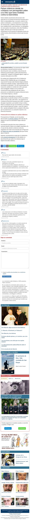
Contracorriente (20, 496)
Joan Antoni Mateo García (21, 492)
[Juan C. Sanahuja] (8, 501)
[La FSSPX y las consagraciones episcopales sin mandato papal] (15, 406)
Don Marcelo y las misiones (9, 333)
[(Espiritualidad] (8, 459)
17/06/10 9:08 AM (4, 37)
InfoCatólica (9, 2)
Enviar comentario (7, 276)
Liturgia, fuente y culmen (8, 482)
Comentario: (4, 251)
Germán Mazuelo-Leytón (21, 506)
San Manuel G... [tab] (4, 378)
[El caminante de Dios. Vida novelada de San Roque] (8, 363)
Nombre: (3, 240)
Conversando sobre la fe (22, 482)
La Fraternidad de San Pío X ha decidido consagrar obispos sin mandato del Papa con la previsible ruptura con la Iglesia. (15, 418)
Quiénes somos (4, 510)
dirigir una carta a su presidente (11, 131)
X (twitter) (11, 514)
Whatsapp (13, 146)
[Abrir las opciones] (2, 2)
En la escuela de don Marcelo (9, 349)
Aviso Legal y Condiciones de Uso (16, 511)
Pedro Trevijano (20, 471)
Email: (2, 246)
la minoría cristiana (13, 118)
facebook (15, 514)
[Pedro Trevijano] (22, 476)
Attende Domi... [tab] (18, 378)
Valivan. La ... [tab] (11, 378)
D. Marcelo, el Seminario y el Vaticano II (12, 330)
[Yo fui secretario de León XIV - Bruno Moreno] (15, 441)
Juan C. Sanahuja (5, 506)
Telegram (21, 146)
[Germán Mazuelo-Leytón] (22, 501)
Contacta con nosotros (12, 510)
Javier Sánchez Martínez (6, 492)
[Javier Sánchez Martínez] (8, 487)
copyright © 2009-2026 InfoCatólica (15, 513)
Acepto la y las (14, 273)
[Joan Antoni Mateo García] (22, 487)
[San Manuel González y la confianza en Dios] (15, 387)
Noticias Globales (6, 496)
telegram (18, 514)
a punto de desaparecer (9, 137)
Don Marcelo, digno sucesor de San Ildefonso (13, 327)
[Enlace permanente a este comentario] (2, 153)
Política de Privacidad (20, 510)
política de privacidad (12, 272)
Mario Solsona (5, 471)
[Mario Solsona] (8, 476)
